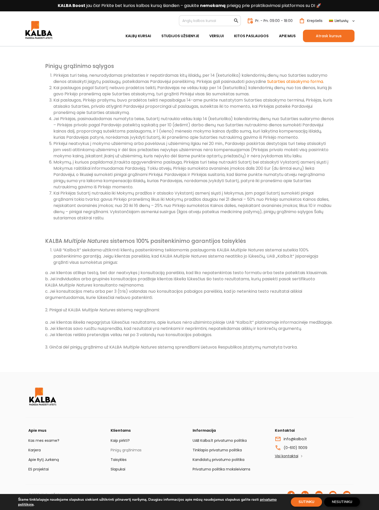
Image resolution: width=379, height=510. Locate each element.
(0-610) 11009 (295, 447)
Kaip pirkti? (120, 440)
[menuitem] (342, 20)
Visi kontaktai (286, 456)
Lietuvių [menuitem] (341, 20)
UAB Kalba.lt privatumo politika (220, 440)
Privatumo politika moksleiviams (221, 469)
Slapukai (118, 469)
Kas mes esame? (43, 440)
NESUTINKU (342, 501)
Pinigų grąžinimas (126, 450)
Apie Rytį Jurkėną (43, 459)
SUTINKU (306, 501)
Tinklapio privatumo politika (217, 450)
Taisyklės (119, 459)
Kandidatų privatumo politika (218, 459)
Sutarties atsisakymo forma (295, 81)
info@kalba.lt (295, 439)
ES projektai (38, 469)
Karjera (34, 450)
